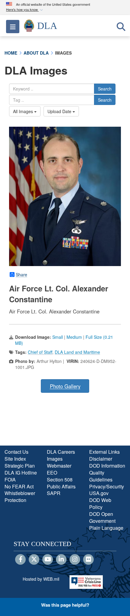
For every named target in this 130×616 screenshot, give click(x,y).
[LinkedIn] (61, 560)
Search (105, 89)
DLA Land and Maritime (77, 352)
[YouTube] (47, 560)
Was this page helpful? (65, 605)
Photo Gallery (65, 386)
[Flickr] (88, 560)
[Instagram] (75, 560)
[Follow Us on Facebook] (20, 560)
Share (21, 274)
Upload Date (60, 111)
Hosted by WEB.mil (41, 579)
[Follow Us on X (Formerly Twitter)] (34, 560)
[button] (25, 10)
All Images (23, 111)
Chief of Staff (40, 352)
